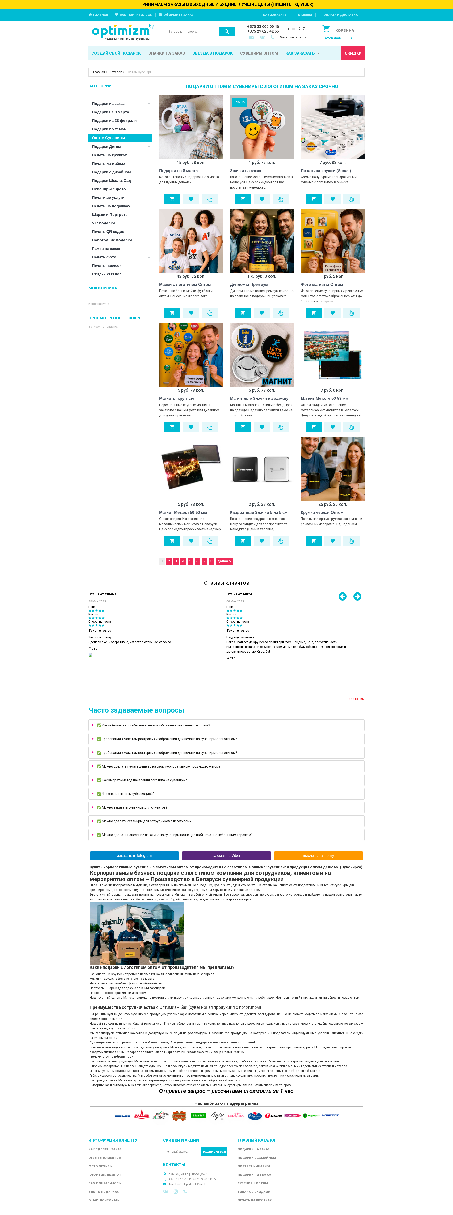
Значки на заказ (245, 170)
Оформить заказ (178, 15)
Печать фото (104, 257)
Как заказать (274, 15)
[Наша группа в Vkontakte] (165, 1191)
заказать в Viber (226, 856)
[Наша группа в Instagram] (176, 1191)
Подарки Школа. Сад (111, 181)
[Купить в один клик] (210, 199)
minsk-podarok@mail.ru (192, 1184)
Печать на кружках (109, 155)
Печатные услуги (108, 198)
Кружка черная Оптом (322, 512)
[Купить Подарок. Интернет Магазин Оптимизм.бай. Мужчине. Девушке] (123, 32)
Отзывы (305, 15)
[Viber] (185, 1191)
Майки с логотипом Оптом (185, 284)
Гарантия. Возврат (104, 1174)
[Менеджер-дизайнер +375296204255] (273, 38)
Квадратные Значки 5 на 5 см (259, 512)
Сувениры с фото (109, 189)
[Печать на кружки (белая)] (333, 127)
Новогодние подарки (112, 240)
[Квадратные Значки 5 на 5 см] (262, 469)
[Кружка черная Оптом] (333, 469)
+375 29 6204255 (204, 1179)
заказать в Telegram (134, 856)
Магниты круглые (176, 398)
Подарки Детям (106, 147)
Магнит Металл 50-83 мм (325, 398)
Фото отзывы (100, 1166)
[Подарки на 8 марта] (191, 127)
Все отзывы (356, 698)
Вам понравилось (136, 15)
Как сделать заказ (105, 1149)
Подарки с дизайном (111, 172)
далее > (224, 561)
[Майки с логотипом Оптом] (191, 241)
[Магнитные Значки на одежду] (262, 355)
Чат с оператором (293, 37)
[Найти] (227, 31)
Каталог (116, 72)
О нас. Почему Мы (104, 1200)
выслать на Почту (318, 856)
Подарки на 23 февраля (114, 121)
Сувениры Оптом (253, 1183)
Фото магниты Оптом (322, 284)
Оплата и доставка (340, 15)
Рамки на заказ (106, 249)
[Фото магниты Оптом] (333, 241)
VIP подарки (103, 223)
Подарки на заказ (108, 104)
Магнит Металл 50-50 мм (183, 512)
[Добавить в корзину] (172, 199)
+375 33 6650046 (180, 1179)
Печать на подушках (111, 206)
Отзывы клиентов (104, 1157)
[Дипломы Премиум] (262, 241)
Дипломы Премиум (249, 284)
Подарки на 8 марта (178, 170)
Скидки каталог (106, 274)
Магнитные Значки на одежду (259, 398)
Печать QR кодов (108, 232)
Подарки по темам (109, 129)
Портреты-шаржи (254, 1166)
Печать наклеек (106, 266)
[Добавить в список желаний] (191, 199)
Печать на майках (108, 164)
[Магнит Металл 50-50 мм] (191, 469)
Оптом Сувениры (108, 138)
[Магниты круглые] (191, 355)
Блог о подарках (103, 1192)
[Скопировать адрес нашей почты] (252, 38)
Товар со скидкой (254, 1192)
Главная (100, 15)
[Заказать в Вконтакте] (262, 38)
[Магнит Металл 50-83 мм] (333, 355)
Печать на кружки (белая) (326, 170)
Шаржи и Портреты (110, 215)
